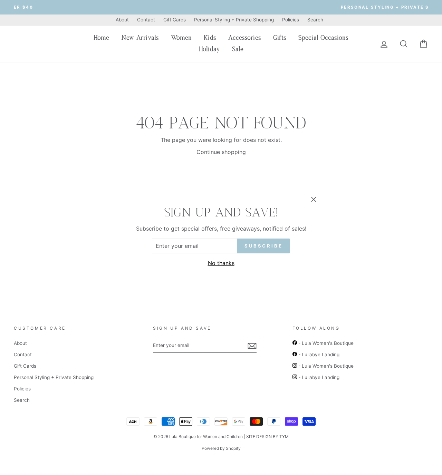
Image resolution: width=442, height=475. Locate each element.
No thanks (221, 263)
